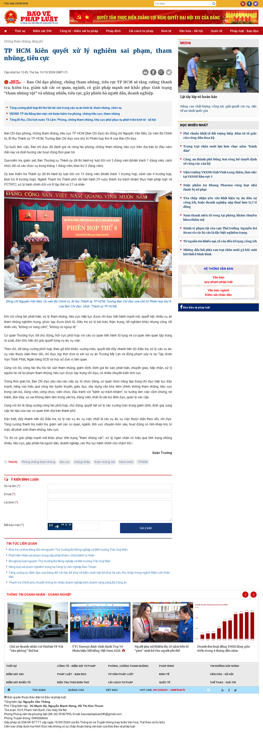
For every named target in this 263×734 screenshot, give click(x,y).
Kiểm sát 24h (42, 31)
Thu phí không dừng (77, 732)
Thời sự (20, 31)
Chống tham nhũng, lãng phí (23, 41)
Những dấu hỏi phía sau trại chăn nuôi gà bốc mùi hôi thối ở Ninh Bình (220, 252)
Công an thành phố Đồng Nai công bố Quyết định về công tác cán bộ (220, 161)
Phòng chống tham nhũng (38, 462)
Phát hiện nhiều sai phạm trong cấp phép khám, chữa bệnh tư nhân (52, 555)
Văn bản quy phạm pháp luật (218, 279)
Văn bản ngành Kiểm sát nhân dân (218, 292)
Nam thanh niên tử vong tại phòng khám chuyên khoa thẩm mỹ (220, 218)
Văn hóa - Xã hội (191, 31)
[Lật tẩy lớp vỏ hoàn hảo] (218, 70)
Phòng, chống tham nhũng (128, 665)
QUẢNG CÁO (76, 689)
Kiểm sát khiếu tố (18, 682)
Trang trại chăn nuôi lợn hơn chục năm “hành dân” (220, 149)
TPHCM (143, 462)
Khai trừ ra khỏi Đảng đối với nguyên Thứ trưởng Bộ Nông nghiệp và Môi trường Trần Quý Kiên (68, 549)
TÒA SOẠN (39, 689)
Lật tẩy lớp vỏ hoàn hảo (198, 97)
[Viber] (161, 72)
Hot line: (162, 689)
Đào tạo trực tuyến (106, 732)
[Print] (145, 72)
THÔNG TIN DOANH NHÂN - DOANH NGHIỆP (38, 594)
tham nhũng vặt (104, 462)
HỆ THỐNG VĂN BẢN (218, 269)
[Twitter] (169, 72)
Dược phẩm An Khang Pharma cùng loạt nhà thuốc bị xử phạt (220, 187)
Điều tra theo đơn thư (73, 682)
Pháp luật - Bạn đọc (244, 31)
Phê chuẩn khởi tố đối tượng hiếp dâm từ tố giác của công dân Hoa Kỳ (220, 136)
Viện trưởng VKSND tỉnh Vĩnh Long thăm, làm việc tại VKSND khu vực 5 (220, 174)
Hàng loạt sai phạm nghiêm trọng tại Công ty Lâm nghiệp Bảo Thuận (52, 567)
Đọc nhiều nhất (194, 125)
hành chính (126, 462)
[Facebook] (153, 72)
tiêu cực (65, 462)
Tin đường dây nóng (224, 665)
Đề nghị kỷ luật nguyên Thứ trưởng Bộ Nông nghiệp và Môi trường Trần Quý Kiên (60, 561)
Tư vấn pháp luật (121, 674)
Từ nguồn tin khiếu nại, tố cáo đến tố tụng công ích (220, 241)
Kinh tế (166, 31)
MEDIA (185, 43)
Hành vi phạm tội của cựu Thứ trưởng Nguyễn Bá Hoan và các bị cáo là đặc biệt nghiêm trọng (220, 230)
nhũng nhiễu (82, 462)
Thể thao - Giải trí (223, 682)
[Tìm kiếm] (213, 3)
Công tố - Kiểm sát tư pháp (79, 31)
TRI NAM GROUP (16, 732)
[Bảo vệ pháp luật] (33, 17)
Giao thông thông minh (45, 732)
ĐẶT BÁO (112, 689)
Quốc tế (216, 31)
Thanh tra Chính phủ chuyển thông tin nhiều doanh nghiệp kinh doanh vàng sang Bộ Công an (68, 582)
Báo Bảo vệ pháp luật (196, 307)
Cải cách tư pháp (141, 31)
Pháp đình (113, 31)
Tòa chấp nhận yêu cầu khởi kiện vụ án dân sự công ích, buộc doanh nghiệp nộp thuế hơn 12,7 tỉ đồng (220, 202)
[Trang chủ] (8, 690)
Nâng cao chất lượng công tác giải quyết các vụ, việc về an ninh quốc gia (218, 109)
